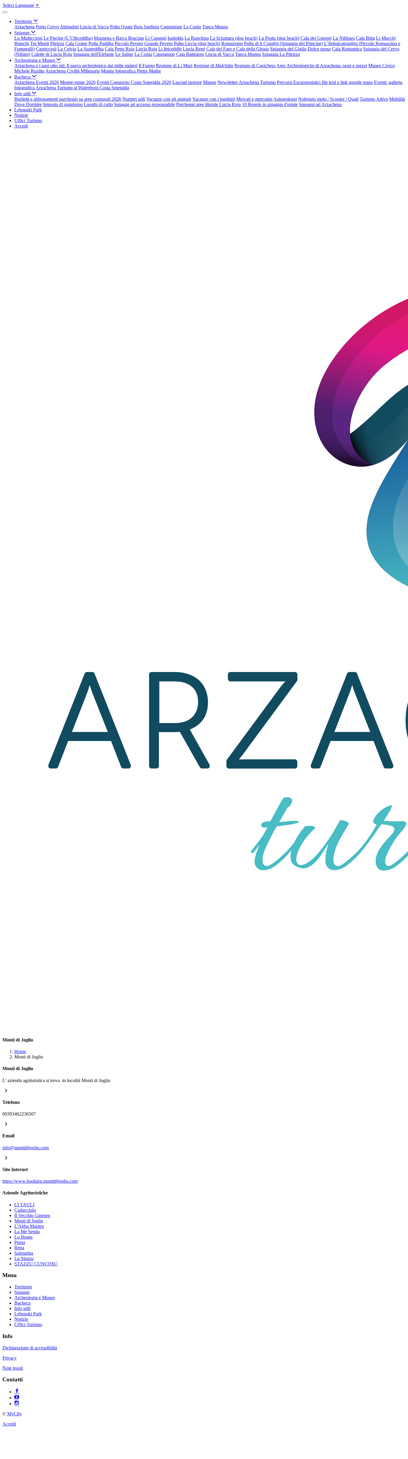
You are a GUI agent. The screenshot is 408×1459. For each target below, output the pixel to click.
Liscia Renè (194, 48)
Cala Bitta (365, 38)
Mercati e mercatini (254, 99)
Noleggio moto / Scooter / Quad (328, 99)
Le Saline (124, 54)
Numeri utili (133, 99)
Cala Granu (76, 43)
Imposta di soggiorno (63, 104)
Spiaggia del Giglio (288, 48)
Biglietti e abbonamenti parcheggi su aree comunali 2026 (67, 99)
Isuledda (175, 38)
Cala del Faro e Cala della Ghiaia (237, 48)
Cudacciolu (25, 1210)
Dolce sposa (319, 48)
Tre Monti (39, 43)
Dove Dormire (28, 104)
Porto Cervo (47, 26)
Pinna (19, 1242)
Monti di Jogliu (96, 1080)
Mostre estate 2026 (78, 82)
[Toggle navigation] (4, 12)
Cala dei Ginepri (316, 38)
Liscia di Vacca (94, 26)
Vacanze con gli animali (168, 99)
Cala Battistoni (190, 54)
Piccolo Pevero (129, 43)
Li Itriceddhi (170, 48)
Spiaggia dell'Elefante (93, 54)
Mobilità (397, 99)
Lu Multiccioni (28, 38)
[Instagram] (16, 1403)
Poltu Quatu (121, 26)
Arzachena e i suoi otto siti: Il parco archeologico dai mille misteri (75, 65)
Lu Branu (23, 1236)
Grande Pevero (158, 43)
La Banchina (197, 38)
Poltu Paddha (100, 43)
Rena (19, 1247)
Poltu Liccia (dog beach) (197, 43)
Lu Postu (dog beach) (279, 38)
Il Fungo (147, 65)
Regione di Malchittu (213, 65)
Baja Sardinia (146, 26)
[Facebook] (16, 1391)
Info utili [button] (23, 93)
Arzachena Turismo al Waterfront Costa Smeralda (82, 87)
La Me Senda (27, 1231)
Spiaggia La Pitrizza (281, 54)
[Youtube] (16, 1397)
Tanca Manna (215, 26)
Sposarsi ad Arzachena (320, 104)
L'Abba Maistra (29, 1226)
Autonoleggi (285, 99)
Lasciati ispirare (187, 82)
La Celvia (67, 48)
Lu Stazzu (23, 1258)
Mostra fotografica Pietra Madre (131, 70)
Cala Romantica (347, 48)
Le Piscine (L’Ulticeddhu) (68, 38)
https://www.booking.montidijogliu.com (40, 1181)
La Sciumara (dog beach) (233, 38)
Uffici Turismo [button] (28, 120)
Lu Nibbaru (344, 38)
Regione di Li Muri (174, 65)
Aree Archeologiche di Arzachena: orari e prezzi (321, 65)
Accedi (21, 125)
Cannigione (171, 26)
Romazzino (232, 43)
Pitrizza (57, 43)
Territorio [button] (23, 21)
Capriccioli (46, 48)
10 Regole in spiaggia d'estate (270, 104)
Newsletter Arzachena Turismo (246, 82)
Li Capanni (155, 38)
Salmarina (23, 1253)
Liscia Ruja (146, 48)
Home (20, 1051)
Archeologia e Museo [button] (35, 60)
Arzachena (24, 26)
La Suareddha (90, 48)
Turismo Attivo (374, 99)
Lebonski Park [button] (28, 109)
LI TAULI (24, 1204)
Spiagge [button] (22, 32)
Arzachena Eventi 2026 (36, 82)
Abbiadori (69, 26)
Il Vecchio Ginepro (32, 1215)
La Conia (192, 26)
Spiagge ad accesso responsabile (144, 104)
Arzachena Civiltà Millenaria (72, 70)
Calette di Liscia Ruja (51, 54)
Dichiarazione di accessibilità (29, 1347)
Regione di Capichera (254, 65)
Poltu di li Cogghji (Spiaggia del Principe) (283, 43)
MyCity (14, 1413)
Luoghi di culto (98, 104)
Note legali (12, 1368)
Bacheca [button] (23, 76)
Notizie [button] (21, 115)
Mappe (209, 82)
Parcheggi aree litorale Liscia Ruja (208, 104)
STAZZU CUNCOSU (36, 1263)
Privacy (9, 1357)
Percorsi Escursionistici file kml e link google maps (325, 82)
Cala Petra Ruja (119, 48)
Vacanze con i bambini (213, 99)
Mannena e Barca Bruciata (119, 38)
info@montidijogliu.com (25, 1147)
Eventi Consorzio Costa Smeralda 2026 (134, 82)
